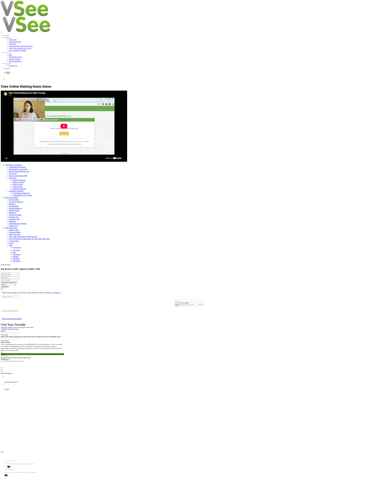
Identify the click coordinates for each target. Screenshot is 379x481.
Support (7, 68)
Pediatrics (12, 213)
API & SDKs (13, 173)
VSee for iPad (18, 184)
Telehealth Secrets (15, 57)
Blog (10, 55)
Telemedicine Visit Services (22, 195)
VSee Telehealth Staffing (17, 50)
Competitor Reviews (16, 191)
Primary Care (13, 217)
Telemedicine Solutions (13, 165)
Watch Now (5, 286)
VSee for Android (19, 180)
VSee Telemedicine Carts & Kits (20, 48)
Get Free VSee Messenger (10, 311)
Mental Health (14, 210)
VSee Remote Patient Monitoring (21, 46)
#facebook (17, 254)
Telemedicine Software (17, 167)
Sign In (8, 72)
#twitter (16, 257)
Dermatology (13, 206)
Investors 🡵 (13, 66)
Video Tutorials (14, 234)
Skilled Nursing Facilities (18, 223)
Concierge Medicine (16, 202)
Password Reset (14, 232)
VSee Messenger (15, 42)
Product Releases (15, 61)
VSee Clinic (13, 40)
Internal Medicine (15, 208)
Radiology (12, 221)
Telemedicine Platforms (21, 193)
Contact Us (9, 79)
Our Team (16, 250)
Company (8, 63)
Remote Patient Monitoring (19, 171)
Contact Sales (14, 241)
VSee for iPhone (19, 182)
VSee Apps (12, 178)
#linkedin (16, 259)
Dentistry (12, 204)
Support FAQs (14, 230)
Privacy (11, 243)
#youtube (16, 261)
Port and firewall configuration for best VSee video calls (29, 239)
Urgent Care (13, 226)
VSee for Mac (17, 187)
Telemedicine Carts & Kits (18, 169)
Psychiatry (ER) (14, 219)
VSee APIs (12, 44)
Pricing (7, 35)
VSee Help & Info (11, 228)
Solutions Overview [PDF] (18, 176)
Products (8, 37)
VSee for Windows (19, 189)
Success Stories (14, 59)
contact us (57, 293)
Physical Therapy (15, 215)
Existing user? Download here (12, 319)
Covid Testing (14, 200)
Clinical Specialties (11, 197)
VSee (10, 245)
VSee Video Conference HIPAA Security (23, 237)
